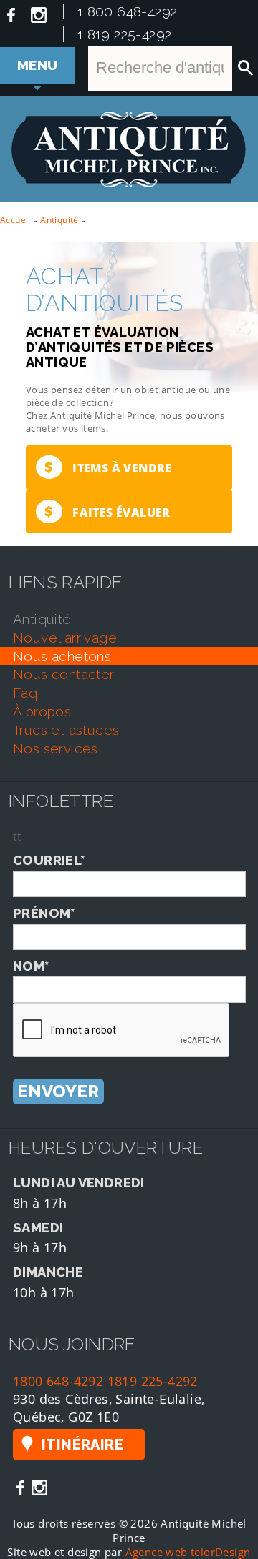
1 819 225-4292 (124, 34)
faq (25, 693)
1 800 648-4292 (127, 11)
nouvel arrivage (65, 637)
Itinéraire (82, 1444)
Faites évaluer (107, 511)
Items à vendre (107, 467)
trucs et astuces (66, 730)
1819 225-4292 (153, 1381)
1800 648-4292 (58, 1381)
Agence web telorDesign (188, 1552)
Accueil (15, 220)
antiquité (42, 619)
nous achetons (62, 656)
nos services (55, 748)
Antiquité (59, 220)
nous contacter (64, 674)
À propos (42, 711)
